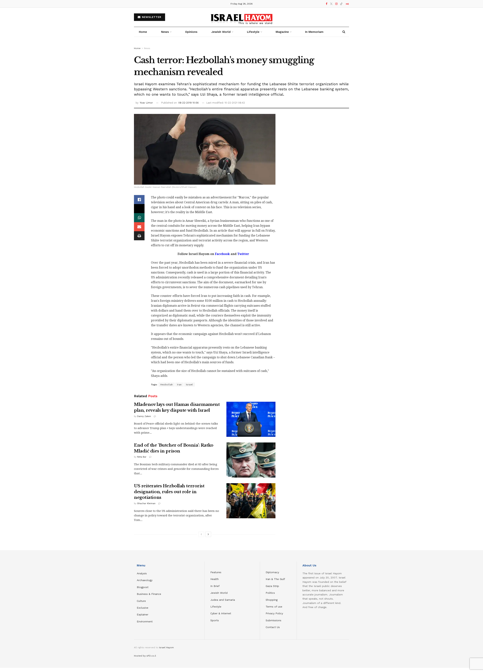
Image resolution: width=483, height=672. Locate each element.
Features (215, 572)
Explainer (142, 614)
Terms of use (274, 606)
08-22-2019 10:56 (188, 102)
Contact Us (273, 627)
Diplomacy (273, 572)
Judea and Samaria (222, 599)
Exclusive (142, 607)
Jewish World (219, 592)
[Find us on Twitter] (331, 4)
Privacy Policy (274, 613)
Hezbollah (166, 384)
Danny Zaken (144, 416)
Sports (214, 620)
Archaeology (144, 580)
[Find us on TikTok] (341, 4)
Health (214, 579)
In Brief (215, 586)
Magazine (282, 32)
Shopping (272, 599)
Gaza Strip (272, 586)
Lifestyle (215, 606)
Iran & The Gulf (275, 579)
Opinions (191, 32)
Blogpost (142, 587)
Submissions (273, 620)
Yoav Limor (146, 102)
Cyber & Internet (220, 613)
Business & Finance (149, 593)
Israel (189, 384)
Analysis (142, 573)
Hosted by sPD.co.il (145, 655)
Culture (141, 600)
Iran (179, 384)
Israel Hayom (166, 647)
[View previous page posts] (201, 534)
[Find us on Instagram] (336, 4)
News (165, 32)
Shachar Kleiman (146, 503)
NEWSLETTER (151, 17)
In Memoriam (314, 32)
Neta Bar (141, 457)
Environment (145, 621)
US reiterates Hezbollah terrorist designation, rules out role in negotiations (169, 491)
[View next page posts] (208, 534)
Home (143, 32)
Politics (270, 592)
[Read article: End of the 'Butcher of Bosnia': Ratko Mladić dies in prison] (250, 460)
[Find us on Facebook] (326, 4)
